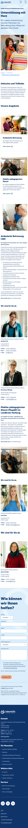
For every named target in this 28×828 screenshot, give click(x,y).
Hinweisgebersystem (6, 823)
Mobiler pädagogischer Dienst (12, 180)
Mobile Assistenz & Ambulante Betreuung (10, 74)
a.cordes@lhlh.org (10, 581)
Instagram (8, 803)
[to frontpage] (6, 2)
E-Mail (3, 635)
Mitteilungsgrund (5, 642)
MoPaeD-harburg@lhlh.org (13, 525)
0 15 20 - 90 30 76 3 (11, 522)
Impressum (4, 813)
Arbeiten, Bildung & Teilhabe (9, 749)
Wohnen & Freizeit (7, 764)
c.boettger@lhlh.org (11, 399)
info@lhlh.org (4, 688)
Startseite (3, 72)
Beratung (4, 752)
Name (2, 628)
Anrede (3, 614)
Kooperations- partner (8, 775)
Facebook (3, 803)
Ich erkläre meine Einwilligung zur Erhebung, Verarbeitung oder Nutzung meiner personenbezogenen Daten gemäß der (14, 665)
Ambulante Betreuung (12, 138)
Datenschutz (4, 816)
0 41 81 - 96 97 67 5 (11, 348)
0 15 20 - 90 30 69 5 (11, 350)
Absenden (5, 677)
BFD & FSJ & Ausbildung (8, 786)
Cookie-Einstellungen (6, 819)
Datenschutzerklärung (11, 668)
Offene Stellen (6, 789)
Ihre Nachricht (5, 648)
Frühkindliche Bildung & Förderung (11, 755)
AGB (2, 810)
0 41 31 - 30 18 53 (10, 579)
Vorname (3, 621)
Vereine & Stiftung (7, 778)
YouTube (13, 803)
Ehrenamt (4, 772)
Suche (20, 1)
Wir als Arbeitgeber (7, 792)
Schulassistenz (6, 761)
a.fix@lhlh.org (9, 352)
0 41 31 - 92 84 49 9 (11, 397)
